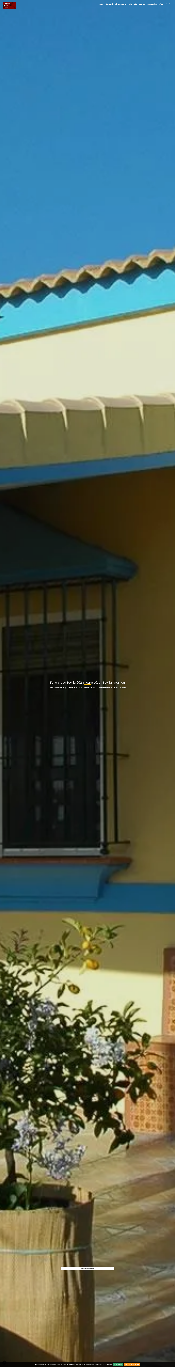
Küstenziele (109, 4)
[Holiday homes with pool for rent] (9, 5)
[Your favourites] (170, 4)
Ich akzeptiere (117, 1364)
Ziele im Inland (120, 4)
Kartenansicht (152, 4)
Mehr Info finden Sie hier (132, 1364)
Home (101, 4)
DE (162, 4)
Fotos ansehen (88, 1268)
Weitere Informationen (136, 4)
